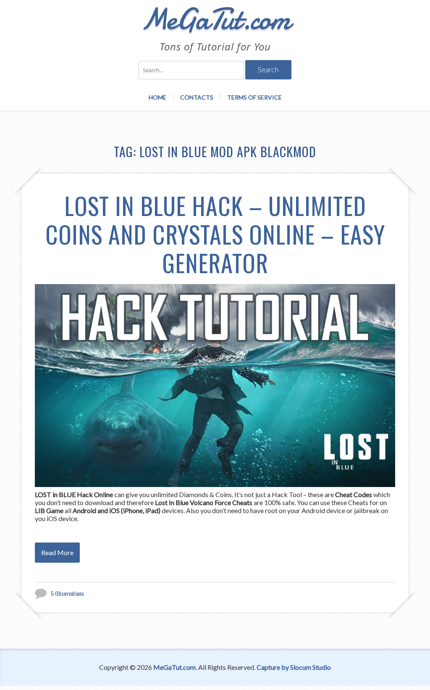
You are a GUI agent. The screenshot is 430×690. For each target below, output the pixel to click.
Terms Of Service (254, 97)
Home (157, 97)
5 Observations (67, 593)
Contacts (196, 97)
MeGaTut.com (174, 667)
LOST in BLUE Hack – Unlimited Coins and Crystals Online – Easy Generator (215, 234)
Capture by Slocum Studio (294, 667)
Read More (57, 552)
